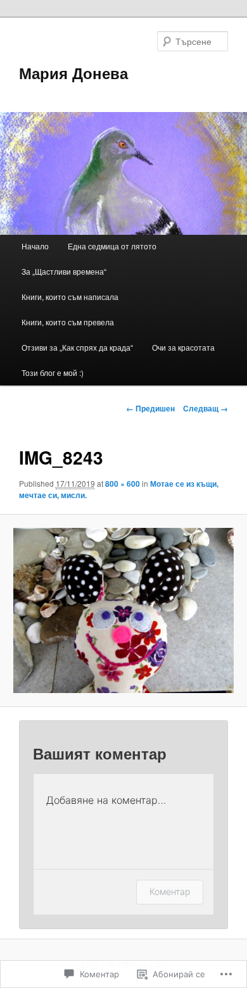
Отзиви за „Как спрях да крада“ (77, 347)
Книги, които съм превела (68, 321)
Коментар (169, 891)
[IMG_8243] (123, 610)
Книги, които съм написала (70, 296)
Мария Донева (73, 73)
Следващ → (205, 408)
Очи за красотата (183, 347)
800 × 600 (122, 483)
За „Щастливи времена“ (64, 271)
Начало (35, 246)
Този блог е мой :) (53, 372)
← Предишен (150, 408)
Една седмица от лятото (112, 246)
